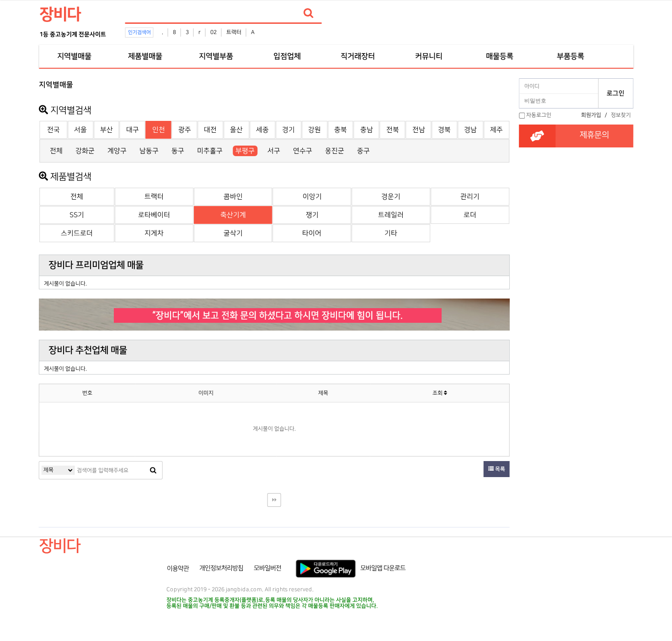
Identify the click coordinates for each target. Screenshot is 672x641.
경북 (444, 130)
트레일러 (391, 215)
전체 (56, 151)
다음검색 (274, 500)
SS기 (76, 215)
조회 (438, 393)
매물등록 (499, 56)
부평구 (245, 151)
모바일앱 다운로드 (382, 568)
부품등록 (570, 56)
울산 (236, 130)
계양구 (117, 151)
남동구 (149, 151)
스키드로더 (77, 233)
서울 (80, 130)
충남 (366, 130)
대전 (210, 130)
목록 (499, 469)
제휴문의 (594, 135)
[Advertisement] (576, 257)
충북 (340, 130)
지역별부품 (216, 56)
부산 (106, 130)
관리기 (470, 197)
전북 (392, 130)
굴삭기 (233, 233)
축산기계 (233, 215)
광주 (184, 130)
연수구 (302, 151)
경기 (288, 130)
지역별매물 (74, 56)
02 (213, 32)
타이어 (311, 233)
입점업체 (287, 56)
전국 (53, 130)
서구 (273, 151)
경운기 (390, 197)
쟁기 (312, 215)
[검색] (308, 13)
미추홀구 (210, 151)
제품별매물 (145, 56)
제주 (496, 130)
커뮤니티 (429, 56)
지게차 (154, 233)
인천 (158, 130)
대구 (132, 130)
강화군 (85, 151)
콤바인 (233, 197)
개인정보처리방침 (221, 568)
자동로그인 (538, 115)
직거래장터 (358, 56)
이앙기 (312, 197)
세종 (262, 130)
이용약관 (178, 568)
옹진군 (334, 151)
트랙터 (233, 32)
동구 (177, 151)
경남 (470, 130)
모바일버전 (267, 568)
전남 (418, 130)
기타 (390, 233)
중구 (363, 151)
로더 (470, 215)
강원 (314, 130)
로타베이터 (154, 215)
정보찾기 (621, 115)
